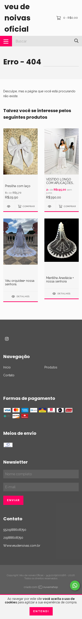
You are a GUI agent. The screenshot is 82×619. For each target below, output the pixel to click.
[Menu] (6, 41)
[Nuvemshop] (41, 588)
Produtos (50, 367)
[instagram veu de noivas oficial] (6, 339)
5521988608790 (14, 530)
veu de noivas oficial (17, 17)
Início (7, 367)
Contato (8, 375)
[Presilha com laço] (9, 206)
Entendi (41, 611)
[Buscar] (76, 41)
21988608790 (13, 537)
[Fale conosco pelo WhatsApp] (75, 585)
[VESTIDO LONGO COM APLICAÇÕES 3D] (50, 206)
